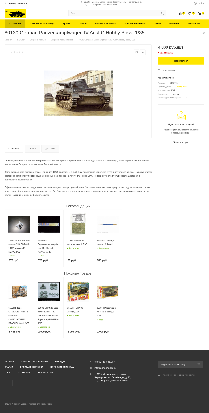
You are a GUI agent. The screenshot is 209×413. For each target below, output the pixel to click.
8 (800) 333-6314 (17, 3)
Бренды (60, 361)
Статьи (9, 367)
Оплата (32, 149)
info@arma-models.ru (105, 368)
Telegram (15, 383)
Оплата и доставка (31, 367)
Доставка (50, 149)
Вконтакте (8, 383)
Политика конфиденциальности (179, 375)
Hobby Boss (182, 87)
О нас (8, 372)
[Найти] (162, 13)
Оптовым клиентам (62, 367)
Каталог (9, 361)
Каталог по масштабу (34, 361)
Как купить (14, 149)
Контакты (24, 372)
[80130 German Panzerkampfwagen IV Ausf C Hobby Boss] (78, 93)
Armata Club (45, 372)
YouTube (23, 383)
